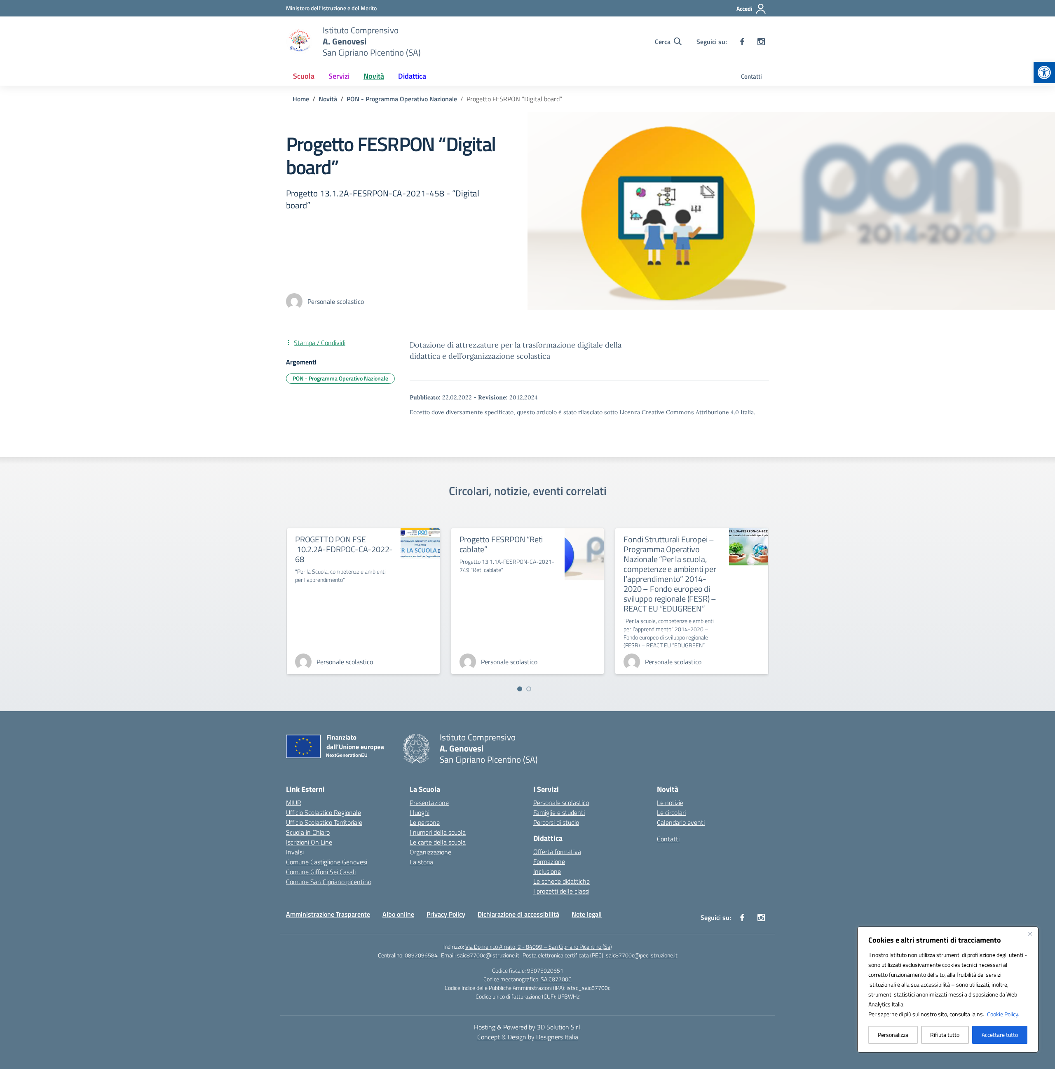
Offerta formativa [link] (557, 852)
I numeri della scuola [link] (438, 832)
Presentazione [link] (429, 803)
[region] (948, 990)
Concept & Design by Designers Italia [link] (527, 1037)
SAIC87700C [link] (556, 979)
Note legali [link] (587, 914)
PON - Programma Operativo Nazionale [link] (340, 378)
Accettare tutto (1000, 1034)
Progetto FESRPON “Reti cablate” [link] (501, 544)
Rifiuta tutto (944, 1034)
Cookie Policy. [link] (1003, 1014)
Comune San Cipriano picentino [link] (328, 882)
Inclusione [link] (547, 871)
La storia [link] (421, 862)
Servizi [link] (338, 76)
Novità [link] (373, 76)
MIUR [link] (293, 803)
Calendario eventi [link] (681, 822)
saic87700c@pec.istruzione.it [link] (642, 955)
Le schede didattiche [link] (561, 881)
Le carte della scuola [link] (438, 842)
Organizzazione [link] (430, 852)
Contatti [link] (751, 76)
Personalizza (893, 1034)
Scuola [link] (303, 76)
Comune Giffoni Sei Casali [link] (321, 872)
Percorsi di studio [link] (556, 822)
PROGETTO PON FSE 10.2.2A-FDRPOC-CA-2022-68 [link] (344, 549)
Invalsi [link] (295, 852)
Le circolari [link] (671, 812)
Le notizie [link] (670, 803)
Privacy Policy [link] (446, 914)
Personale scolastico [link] (561, 803)
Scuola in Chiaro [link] (308, 832)
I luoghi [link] (419, 812)
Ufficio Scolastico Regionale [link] (323, 812)
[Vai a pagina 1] (519, 688)
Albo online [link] (398, 914)
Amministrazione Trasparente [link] (328, 914)
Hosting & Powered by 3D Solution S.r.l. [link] (527, 1027)
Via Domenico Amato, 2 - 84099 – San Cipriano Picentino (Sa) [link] (538, 946)
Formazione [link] (549, 861)
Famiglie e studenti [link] (559, 812)
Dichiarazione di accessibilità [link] (518, 914)
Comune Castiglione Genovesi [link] (326, 862)
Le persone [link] (425, 822)
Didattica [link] (412, 76)
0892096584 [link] (421, 955)
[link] (1044, 72)
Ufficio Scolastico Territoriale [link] (324, 822)
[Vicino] (1030, 933)
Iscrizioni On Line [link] (309, 842)
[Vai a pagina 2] (528, 688)
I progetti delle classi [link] (561, 891)
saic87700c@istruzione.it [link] (488, 955)
